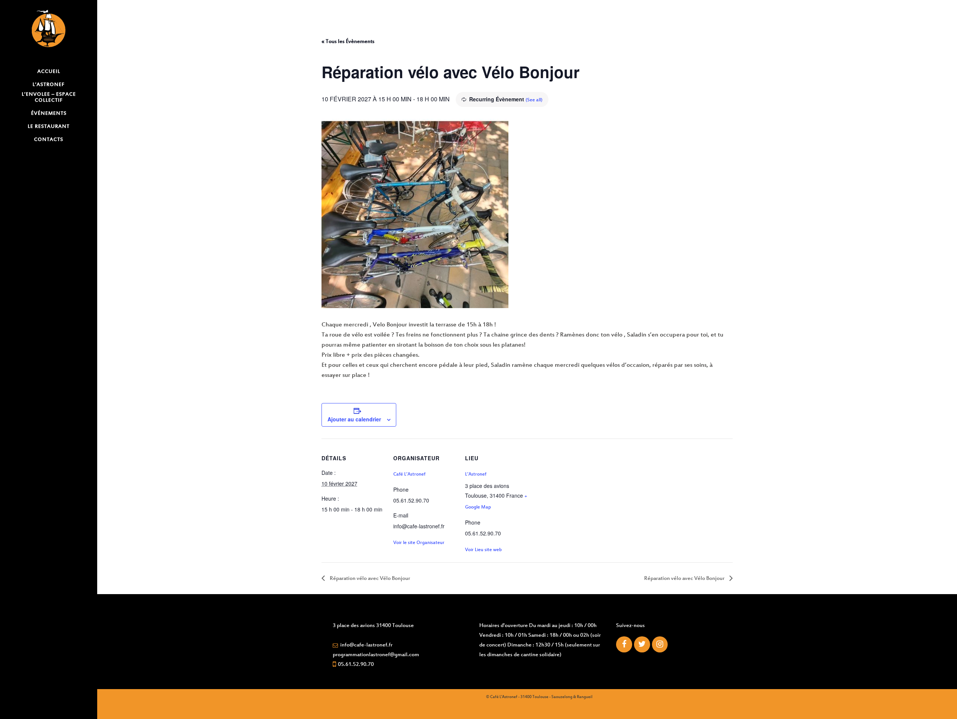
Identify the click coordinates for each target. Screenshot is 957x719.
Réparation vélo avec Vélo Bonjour (369, 578)
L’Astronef (475, 474)
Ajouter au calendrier (354, 419)
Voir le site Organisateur (418, 543)
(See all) (534, 100)
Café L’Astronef (409, 474)
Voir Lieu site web (483, 550)
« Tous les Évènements (348, 42)
